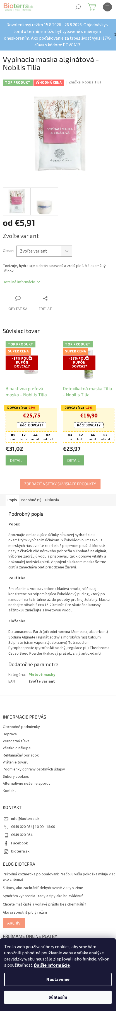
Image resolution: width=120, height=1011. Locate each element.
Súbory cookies (16, 776)
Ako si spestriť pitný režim (25, 912)
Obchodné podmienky (21, 727)
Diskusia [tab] (52, 500)
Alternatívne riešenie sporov (27, 783)
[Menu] (107, 7)
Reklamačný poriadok (21, 755)
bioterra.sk (20, 851)
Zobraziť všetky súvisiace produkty (60, 483)
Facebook (19, 843)
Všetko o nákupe (17, 748)
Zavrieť (57, 298)
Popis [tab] (12, 500)
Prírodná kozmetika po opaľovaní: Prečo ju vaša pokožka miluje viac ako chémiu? (59, 877)
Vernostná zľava (16, 741)
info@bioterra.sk (25, 819)
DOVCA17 (31, 425)
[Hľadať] (78, 7)
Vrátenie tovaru (15, 762)
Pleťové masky (41, 675)
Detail (16, 460)
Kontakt (9, 791)
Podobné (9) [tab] (31, 500)
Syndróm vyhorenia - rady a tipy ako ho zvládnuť (43, 896)
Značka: (85, 82)
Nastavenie (57, 979)
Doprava (10, 734)
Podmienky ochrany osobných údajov (34, 769)
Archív (14, 923)
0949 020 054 (21, 835)
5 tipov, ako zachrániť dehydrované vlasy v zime (43, 888)
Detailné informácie (19, 282)
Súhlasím (58, 997)
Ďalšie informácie (52, 965)
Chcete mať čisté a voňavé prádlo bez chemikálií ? (44, 904)
